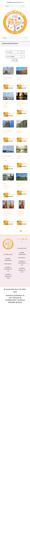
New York (20, 184)
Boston (19, 130)
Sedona (19, 77)
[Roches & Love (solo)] (22, 204)
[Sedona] (22, 71)
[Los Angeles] (8, 124)
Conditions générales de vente (8, 276)
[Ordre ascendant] (22, 52)
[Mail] (22, 242)
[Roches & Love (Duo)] (8, 204)
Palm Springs (8, 77)
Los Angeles (7, 130)
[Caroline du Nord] (8, 96)
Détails (11, 86)
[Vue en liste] (16, 60)
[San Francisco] (8, 177)
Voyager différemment (8, 259)
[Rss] (26, 239)
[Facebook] (18, 239)
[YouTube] (23, 239)
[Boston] (22, 124)
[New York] (22, 177)
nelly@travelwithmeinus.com (15, 2)
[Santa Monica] (22, 96)
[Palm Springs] (8, 71)
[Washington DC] (8, 149)
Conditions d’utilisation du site (8, 269)
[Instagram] (20, 239)
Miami (19, 156)
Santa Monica (21, 103)
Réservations (8, 264)
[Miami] (22, 149)
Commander (6, 88)
